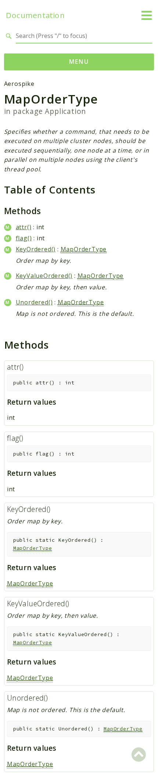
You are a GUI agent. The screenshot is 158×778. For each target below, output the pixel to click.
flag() (24, 238)
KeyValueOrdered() (44, 276)
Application (65, 111)
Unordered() (34, 302)
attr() (24, 227)
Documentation (35, 15)
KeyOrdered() (36, 249)
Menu (79, 61)
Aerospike (19, 84)
